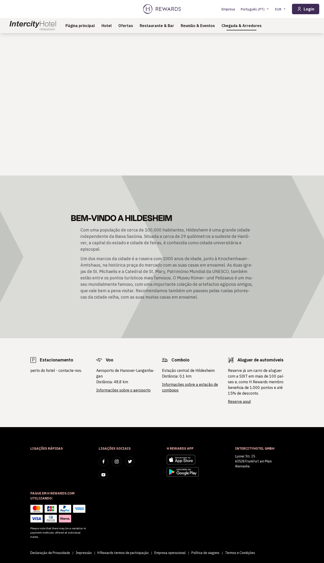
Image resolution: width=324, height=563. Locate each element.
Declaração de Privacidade (50, 553)
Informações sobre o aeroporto (123, 390)
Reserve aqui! (239, 401)
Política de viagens (205, 553)
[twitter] (130, 461)
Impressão (84, 553)
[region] (162, 104)
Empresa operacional (170, 553)
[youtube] (103, 475)
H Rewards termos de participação (123, 553)
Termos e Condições (240, 553)
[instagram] (116, 461)
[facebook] (103, 461)
